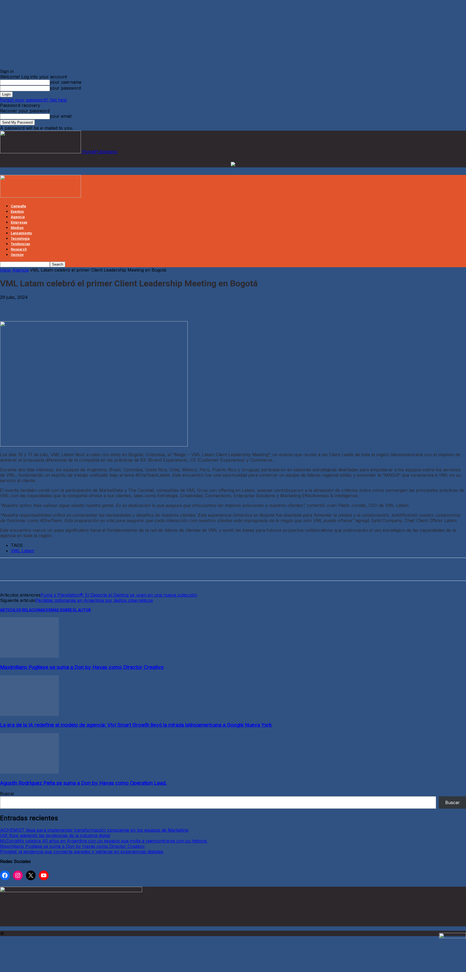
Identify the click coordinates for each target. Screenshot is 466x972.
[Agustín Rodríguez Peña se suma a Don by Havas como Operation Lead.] (29, 772)
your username (65, 82)
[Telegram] (89, 305)
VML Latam (22, 550)
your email (60, 116)
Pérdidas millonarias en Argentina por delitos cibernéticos (94, 600)
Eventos (17, 211)
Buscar (7, 793)
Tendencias (20, 244)
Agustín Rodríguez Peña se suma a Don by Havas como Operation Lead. (83, 783)
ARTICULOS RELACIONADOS (25, 610)
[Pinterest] (49, 305)
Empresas (19, 222)
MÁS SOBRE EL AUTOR (71, 610)
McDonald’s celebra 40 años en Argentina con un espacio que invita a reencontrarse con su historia (104, 841)
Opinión (17, 255)
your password (65, 88)
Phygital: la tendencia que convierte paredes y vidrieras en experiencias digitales (81, 851)
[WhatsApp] (69, 305)
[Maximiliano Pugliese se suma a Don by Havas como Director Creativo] (29, 656)
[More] (109, 305)
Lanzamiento (21, 233)
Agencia (18, 217)
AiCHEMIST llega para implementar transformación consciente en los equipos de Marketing (94, 830)
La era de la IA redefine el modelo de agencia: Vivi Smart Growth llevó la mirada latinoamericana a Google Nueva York (136, 725)
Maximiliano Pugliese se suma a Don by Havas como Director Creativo (82, 667)
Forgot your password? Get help (33, 100)
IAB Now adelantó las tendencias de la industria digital (55, 835)
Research (19, 249)
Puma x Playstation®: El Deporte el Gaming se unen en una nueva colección (118, 595)
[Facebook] (9, 305)
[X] (29, 305)
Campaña (18, 206)
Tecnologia (20, 238)
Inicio (5, 270)
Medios (17, 228)
